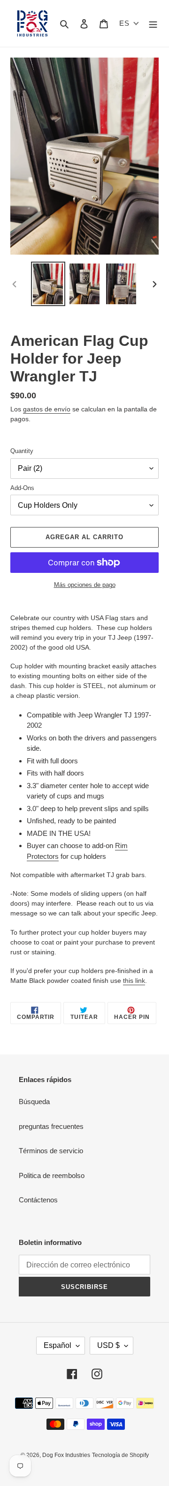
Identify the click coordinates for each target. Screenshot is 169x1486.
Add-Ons (22, 487)
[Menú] (153, 24)
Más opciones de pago (84, 584)
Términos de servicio (51, 1151)
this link (134, 980)
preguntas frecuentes (51, 1126)
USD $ (108, 1345)
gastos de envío (46, 409)
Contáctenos (38, 1200)
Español (57, 1345)
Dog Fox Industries (66, 1455)
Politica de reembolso (51, 1175)
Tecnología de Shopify (120, 1455)
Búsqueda (34, 1101)
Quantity (21, 450)
